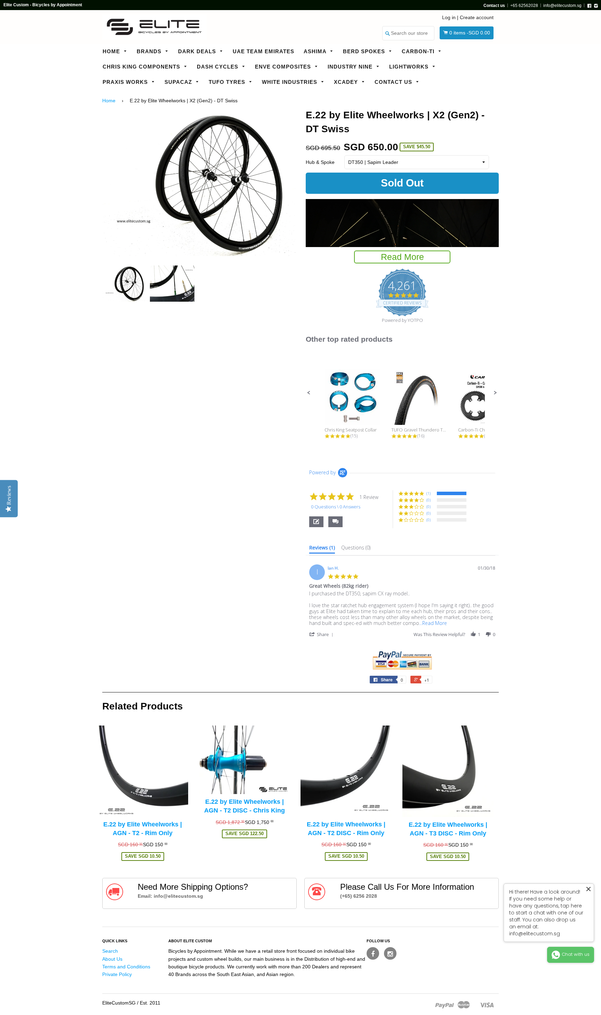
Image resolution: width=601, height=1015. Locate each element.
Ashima (316, 51)
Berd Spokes (365, 51)
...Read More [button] (433, 623)
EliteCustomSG (119, 1003)
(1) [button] (428, 493)
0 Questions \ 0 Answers (335, 506)
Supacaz (179, 82)
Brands (150, 51)
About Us (112, 959)
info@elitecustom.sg (562, 5)
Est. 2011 (150, 1003)
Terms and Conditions (126, 966)
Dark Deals (198, 51)
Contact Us (394, 82)
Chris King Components (142, 67)
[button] (309, 393)
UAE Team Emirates (263, 51)
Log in (449, 17)
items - (469, 32)
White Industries (290, 82)
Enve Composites (284, 67)
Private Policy (117, 974)
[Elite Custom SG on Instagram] (390, 953)
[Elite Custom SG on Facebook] (373, 953)
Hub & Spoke (320, 162)
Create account (477, 17)
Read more (402, 257)
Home (112, 51)
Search (110, 951)
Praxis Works (126, 82)
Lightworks (409, 67)
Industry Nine (351, 67)
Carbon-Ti (419, 51)
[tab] (322, 549)
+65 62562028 (524, 5)
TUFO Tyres (228, 82)
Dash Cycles (218, 67)
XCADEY (347, 82)
